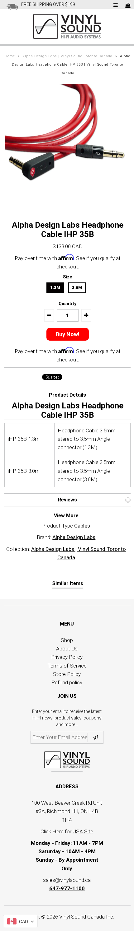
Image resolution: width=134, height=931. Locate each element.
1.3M (55, 287)
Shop (67, 640)
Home (10, 56)
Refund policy (67, 682)
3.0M (77, 287)
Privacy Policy (67, 657)
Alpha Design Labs (73, 537)
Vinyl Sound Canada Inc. (86, 917)
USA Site (83, 831)
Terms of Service (67, 666)
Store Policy (67, 674)
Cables (82, 526)
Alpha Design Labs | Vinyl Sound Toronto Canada (67, 56)
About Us (67, 648)
